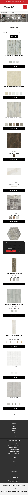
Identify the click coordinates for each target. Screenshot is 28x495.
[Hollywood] (14, 341)
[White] (15, 310)
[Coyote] (14, 279)
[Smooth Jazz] (15, 372)
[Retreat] (19, 404)
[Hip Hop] (14, 358)
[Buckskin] (14, 264)
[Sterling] (21, 124)
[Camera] (10, 341)
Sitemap (25, 491)
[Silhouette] (17, 124)
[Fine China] (14, 109)
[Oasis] (12, 404)
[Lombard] (14, 202)
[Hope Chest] (10, 124)
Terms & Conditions (11, 491)
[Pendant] (14, 124)
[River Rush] (14, 62)
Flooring (5, 12)
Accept (8, 251)
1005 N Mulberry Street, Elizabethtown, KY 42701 (15, 1)
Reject (14, 251)
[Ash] (10, 93)
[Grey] (14, 295)
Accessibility (4, 491)
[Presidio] (17, 217)
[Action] (14, 327)
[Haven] (14, 389)
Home (2, 12)
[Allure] (14, 78)
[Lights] (21, 341)
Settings (19, 251)
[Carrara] (15, 186)
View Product (14, 66)
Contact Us (15, 474)
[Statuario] (20, 93)
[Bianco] (13, 93)
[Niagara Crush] (14, 47)
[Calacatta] (17, 93)
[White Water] (17, 62)
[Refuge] (15, 404)
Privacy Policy (19, 491)
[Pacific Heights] (14, 217)
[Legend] (17, 341)
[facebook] (13, 488)
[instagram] (15, 488)
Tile (8, 12)
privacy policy (13, 246)
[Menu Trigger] (25, 7)
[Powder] (17, 279)
